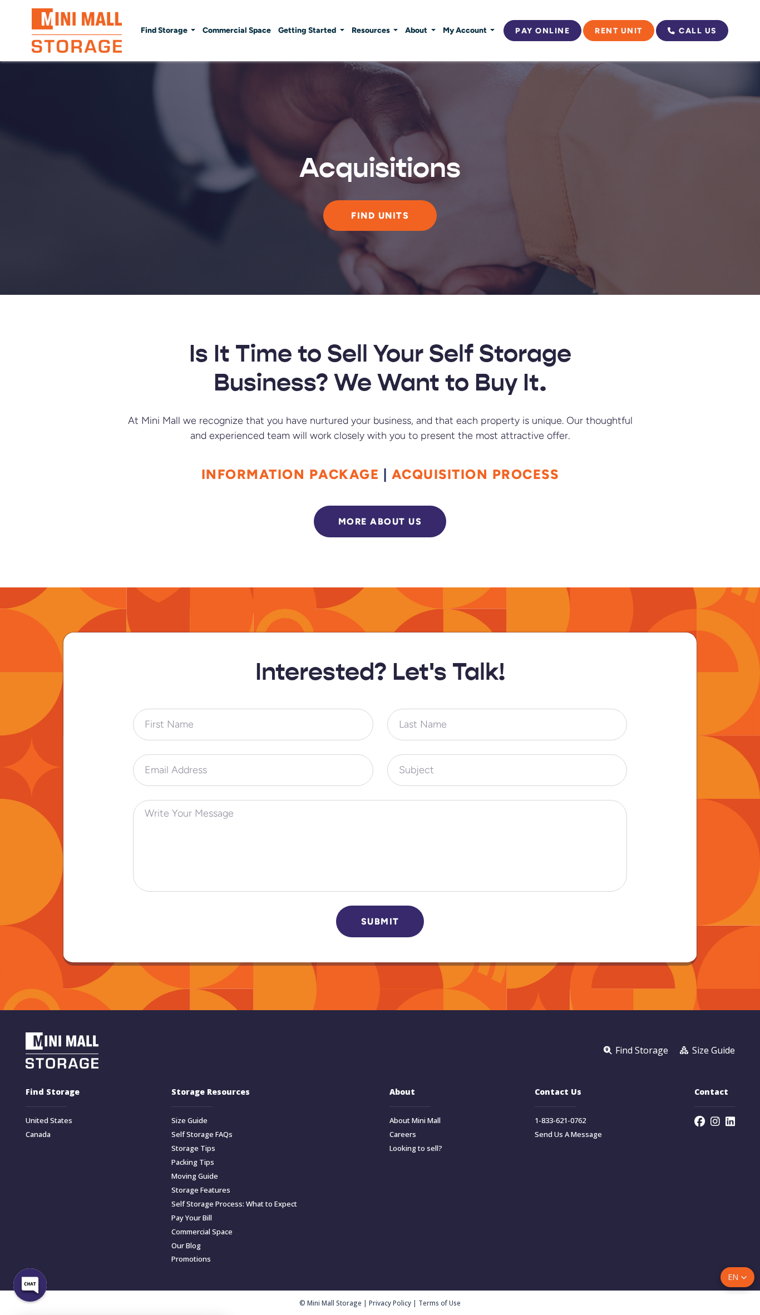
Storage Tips (193, 1148)
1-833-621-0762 (560, 1120)
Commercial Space (237, 30)
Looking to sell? (415, 1148)
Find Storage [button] (165, 30)
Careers (402, 1134)
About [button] (417, 30)
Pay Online (542, 30)
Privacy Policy (390, 1302)
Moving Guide (194, 1176)
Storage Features (200, 1190)
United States (49, 1120)
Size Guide (189, 1120)
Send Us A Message (568, 1134)
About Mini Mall (415, 1120)
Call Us (698, 30)
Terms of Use (439, 1302)
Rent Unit (619, 30)
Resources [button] (372, 30)
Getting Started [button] (308, 30)
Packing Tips (192, 1162)
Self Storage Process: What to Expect (234, 1204)
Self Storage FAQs (202, 1134)
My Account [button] (465, 30)
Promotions (191, 1259)
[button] (737, 1277)
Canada (38, 1134)
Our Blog (186, 1245)
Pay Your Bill (191, 1218)
